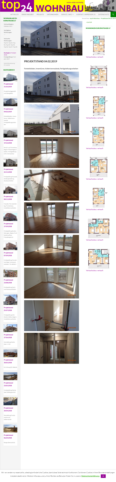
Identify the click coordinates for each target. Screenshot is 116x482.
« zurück (89, 22)
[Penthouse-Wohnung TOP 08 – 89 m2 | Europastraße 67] (98, 259)
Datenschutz (103, 14)
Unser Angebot (28, 14)
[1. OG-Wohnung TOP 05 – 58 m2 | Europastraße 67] (98, 167)
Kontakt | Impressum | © (85, 14)
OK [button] (103, 476)
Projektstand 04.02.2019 (108, 18)
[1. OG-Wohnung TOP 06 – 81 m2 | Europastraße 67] (98, 198)
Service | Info (66, 14)
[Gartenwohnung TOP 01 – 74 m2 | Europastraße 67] (98, 45)
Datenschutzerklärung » (90, 476)
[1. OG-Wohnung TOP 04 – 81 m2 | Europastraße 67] (98, 137)
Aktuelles (14, 14)
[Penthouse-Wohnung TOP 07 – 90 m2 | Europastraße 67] (98, 228)
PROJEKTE (40, 14)
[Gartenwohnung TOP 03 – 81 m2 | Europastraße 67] (98, 106)
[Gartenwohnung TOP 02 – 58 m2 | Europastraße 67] (98, 76)
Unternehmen (52, 14)
